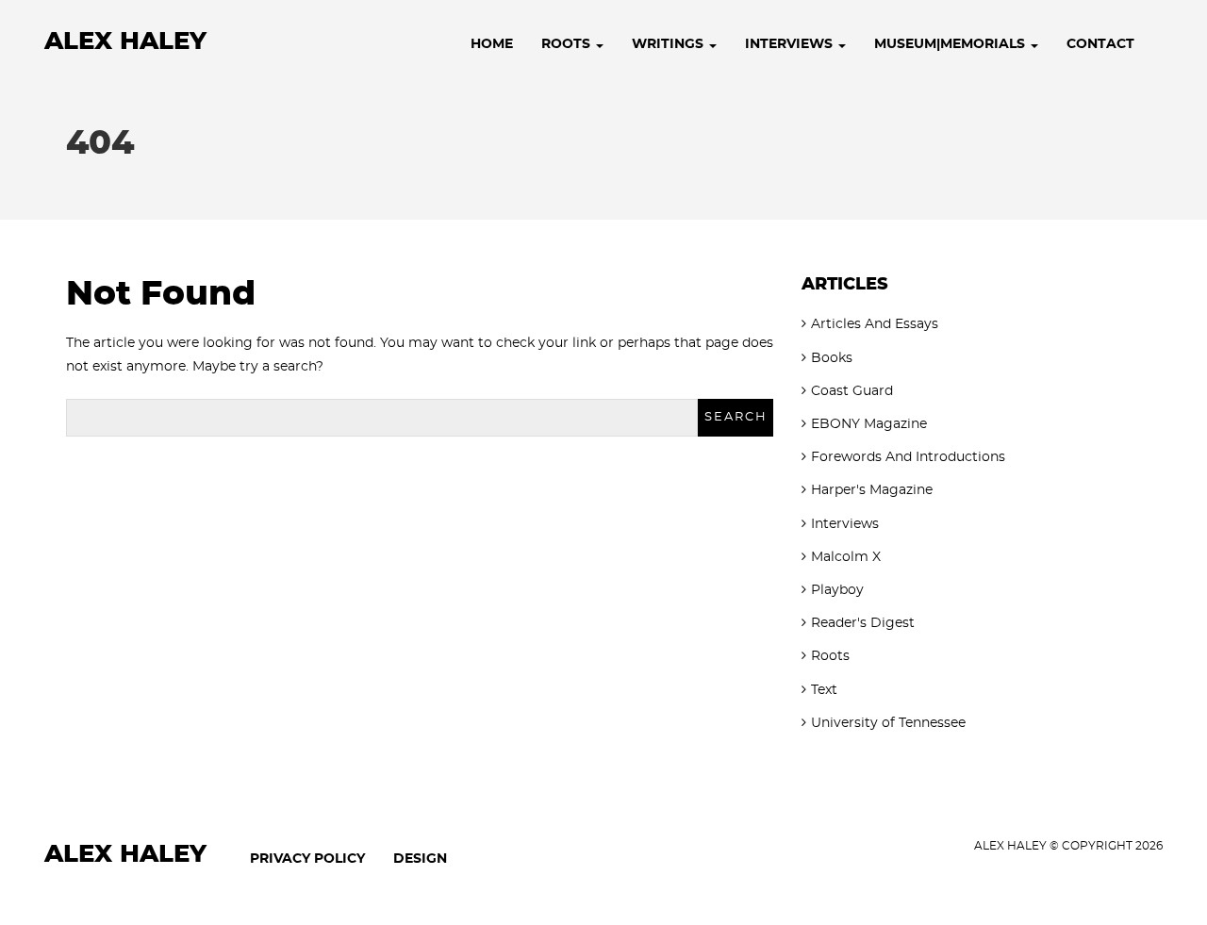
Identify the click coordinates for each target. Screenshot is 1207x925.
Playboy (837, 590)
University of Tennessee (888, 723)
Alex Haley (125, 41)
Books (831, 358)
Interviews (790, 44)
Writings (669, 44)
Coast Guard (852, 391)
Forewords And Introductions (908, 457)
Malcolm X (846, 557)
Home (492, 44)
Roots (567, 44)
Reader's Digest (863, 623)
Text (824, 690)
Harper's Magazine (872, 490)
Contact (1100, 44)
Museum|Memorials (951, 44)
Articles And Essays (874, 324)
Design (420, 859)
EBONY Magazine (869, 424)
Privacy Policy (307, 859)
